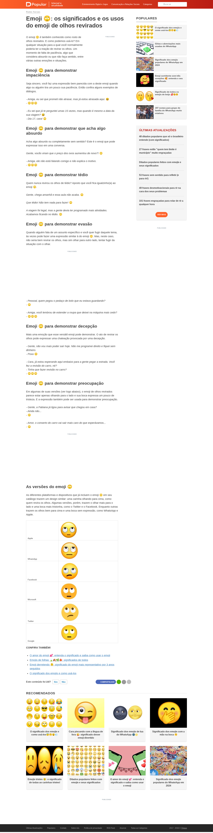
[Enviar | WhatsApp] (119, 682)
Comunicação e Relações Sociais (125, 4)
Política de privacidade (93, 828)
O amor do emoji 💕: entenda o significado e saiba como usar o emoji (70, 655)
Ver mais (161, 215)
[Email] (124, 682)
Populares (51, 828)
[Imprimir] (129, 682)
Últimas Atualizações (34, 828)
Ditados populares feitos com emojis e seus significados (160, 164)
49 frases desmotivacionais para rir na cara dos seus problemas (160, 190)
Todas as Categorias (139, 828)
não (64, 682)
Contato (63, 828)
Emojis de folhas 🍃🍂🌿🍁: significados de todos (59, 660)
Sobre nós (75, 828)
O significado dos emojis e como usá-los (53, 673)
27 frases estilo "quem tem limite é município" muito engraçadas (157, 151)
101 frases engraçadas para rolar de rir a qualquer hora (161, 203)
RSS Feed (111, 828)
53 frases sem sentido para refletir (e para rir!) (159, 177)
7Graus (184, 828)
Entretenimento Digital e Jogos (95, 4)
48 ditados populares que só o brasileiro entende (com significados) (161, 138)
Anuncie (123, 828)
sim (56, 682)
